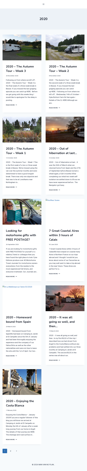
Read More (11, 105)
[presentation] (22, 47)
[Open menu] (44, 4)
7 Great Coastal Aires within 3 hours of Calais (64, 235)
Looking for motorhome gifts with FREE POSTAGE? (21, 235)
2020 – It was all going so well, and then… (62, 321)
